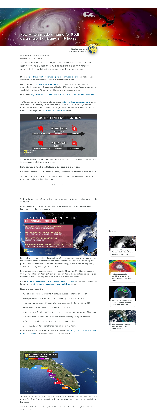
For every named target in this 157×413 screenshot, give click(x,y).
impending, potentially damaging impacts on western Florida (53, 77)
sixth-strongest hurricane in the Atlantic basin (51, 284)
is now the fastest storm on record (47, 84)
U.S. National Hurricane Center (54, 110)
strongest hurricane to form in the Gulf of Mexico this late (51, 281)
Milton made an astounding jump (76, 102)
